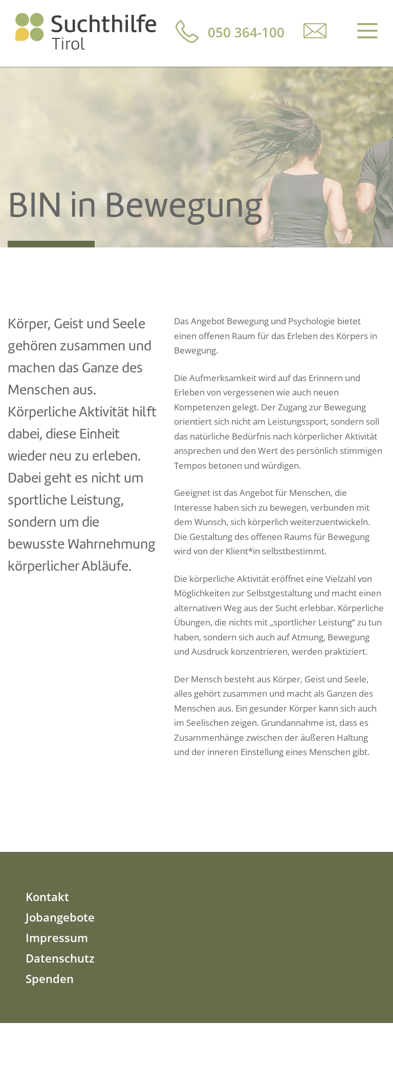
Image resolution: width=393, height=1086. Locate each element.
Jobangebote (60, 917)
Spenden (50, 978)
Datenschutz (60, 958)
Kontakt (47, 896)
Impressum (57, 937)
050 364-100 (246, 32)
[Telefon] (187, 31)
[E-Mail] (314, 30)
